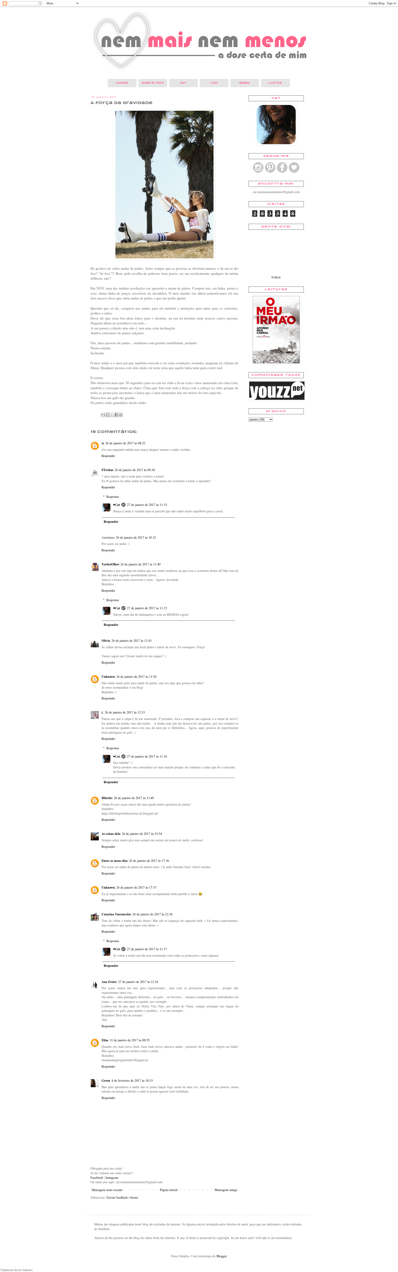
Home (122, 83)
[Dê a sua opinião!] (107, 414)
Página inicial (169, 1190)
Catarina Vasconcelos (116, 914)
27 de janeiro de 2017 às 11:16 (147, 756)
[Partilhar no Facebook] (116, 414)
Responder (108, 456)
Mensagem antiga (226, 1190)
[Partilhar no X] (112, 414)
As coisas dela (111, 833)
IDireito (107, 797)
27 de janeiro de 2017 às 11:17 (147, 949)
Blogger (222, 1256)
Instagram (111, 1177)
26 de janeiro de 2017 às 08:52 (125, 443)
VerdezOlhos (110, 564)
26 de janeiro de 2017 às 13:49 (134, 798)
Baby (244, 83)
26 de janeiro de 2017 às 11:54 (136, 676)
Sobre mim (153, 83)
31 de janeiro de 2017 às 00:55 (130, 1040)
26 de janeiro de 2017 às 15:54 (142, 833)
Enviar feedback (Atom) (122, 1197)
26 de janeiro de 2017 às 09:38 (135, 470)
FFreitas (107, 469)
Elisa (105, 1040)
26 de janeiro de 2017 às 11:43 (131, 640)
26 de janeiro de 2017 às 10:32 (136, 537)
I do (214, 83)
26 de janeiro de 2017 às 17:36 (149, 860)
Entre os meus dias (115, 860)
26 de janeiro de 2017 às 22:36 (152, 914)
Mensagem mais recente (107, 1190)
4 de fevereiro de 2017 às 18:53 (132, 1080)
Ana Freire (109, 981)
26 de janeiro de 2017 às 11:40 (140, 564)
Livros (275, 83)
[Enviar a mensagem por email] (103, 414)
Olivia (106, 640)
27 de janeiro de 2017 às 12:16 (138, 981)
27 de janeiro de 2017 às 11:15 (147, 504)
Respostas (112, 496)
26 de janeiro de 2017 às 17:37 (136, 887)
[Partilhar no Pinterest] (120, 414)
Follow (276, 277)
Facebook (97, 1177)
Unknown (108, 676)
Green (106, 1080)
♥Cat (116, 504)
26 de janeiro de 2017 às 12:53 (125, 712)
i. (102, 712)
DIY (183, 83)
